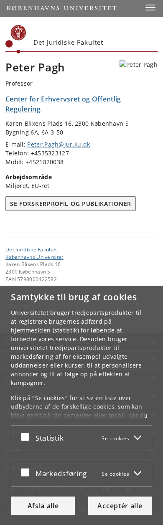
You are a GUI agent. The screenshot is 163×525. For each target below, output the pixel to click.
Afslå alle (43, 505)
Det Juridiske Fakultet (31, 249)
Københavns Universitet (34, 257)
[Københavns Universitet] (15, 39)
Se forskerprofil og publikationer (70, 204)
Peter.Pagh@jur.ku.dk (58, 144)
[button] (150, 7)
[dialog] (81, 405)
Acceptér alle (119, 505)
